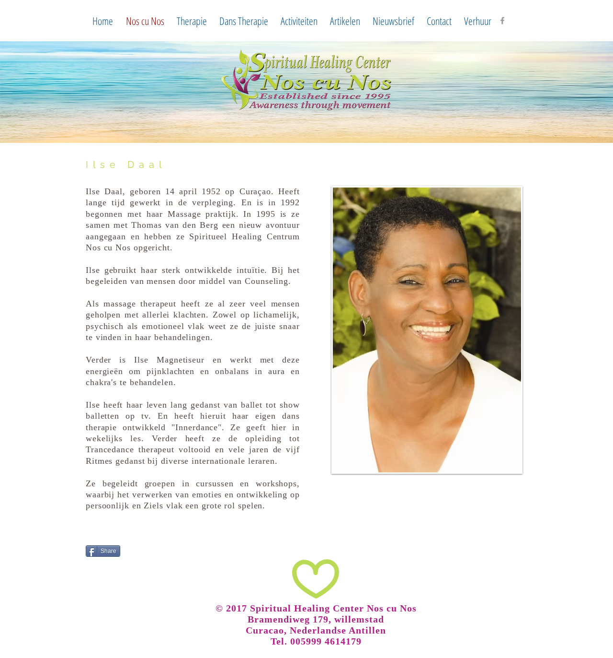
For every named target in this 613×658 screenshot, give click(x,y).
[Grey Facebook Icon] (502, 20)
